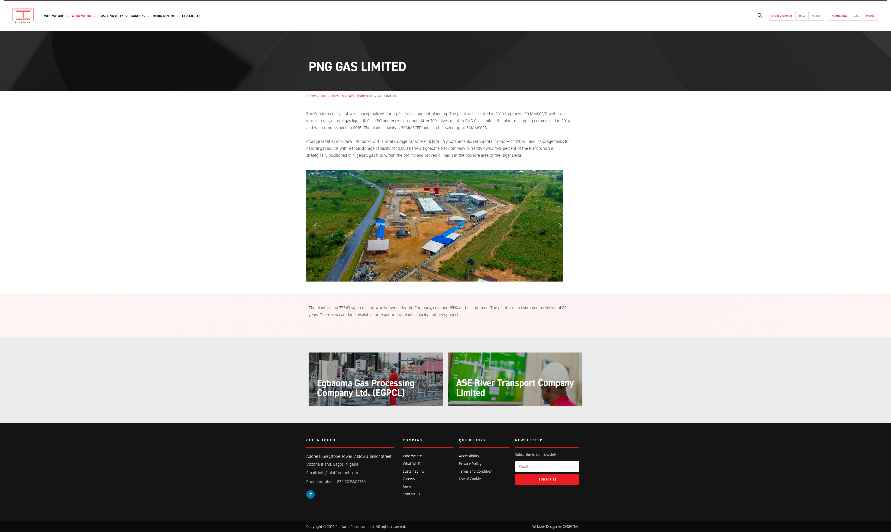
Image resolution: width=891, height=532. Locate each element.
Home (311, 96)
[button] (316, 226)
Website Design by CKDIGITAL (555, 526)
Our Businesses (332, 96)
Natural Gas (839, 15)
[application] (66, 16)
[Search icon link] (760, 16)
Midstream (356, 96)
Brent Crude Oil (782, 15)
